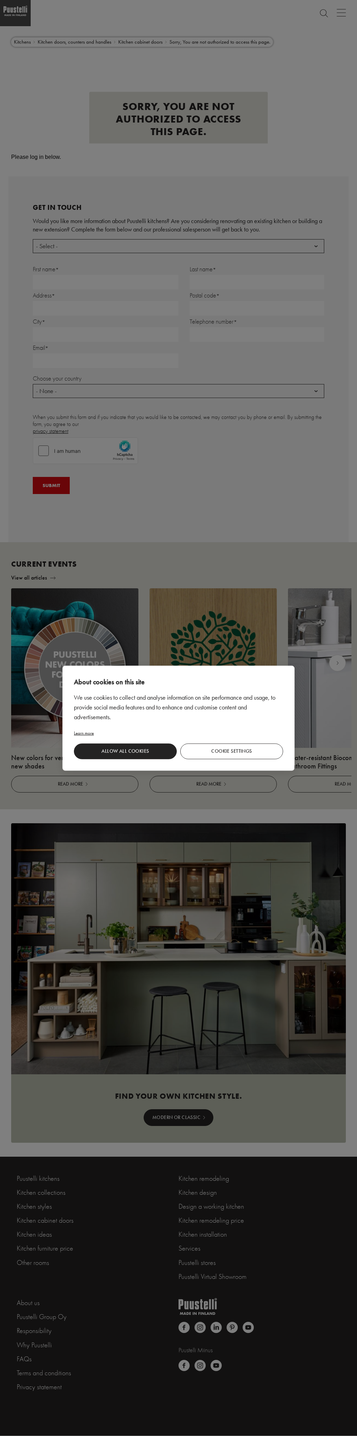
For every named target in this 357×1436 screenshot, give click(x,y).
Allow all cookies (125, 751)
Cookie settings (231, 751)
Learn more (84, 732)
